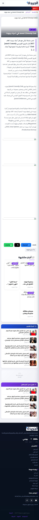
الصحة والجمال (34, 457)
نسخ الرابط (30, 250)
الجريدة (11, 513)
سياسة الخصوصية (33, 478)
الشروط (19, 516)
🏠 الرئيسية (35, 12)
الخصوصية (25, 516)
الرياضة (36, 465)
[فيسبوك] (27, 500)
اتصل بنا (36, 475)
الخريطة (13, 516)
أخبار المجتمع (34, 460)
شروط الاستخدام (33, 480)
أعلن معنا (35, 483)
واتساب (7, 245)
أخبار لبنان (35, 449)
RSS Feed (35, 486)
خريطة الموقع (34, 488)
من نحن (36, 473)
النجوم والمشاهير (33, 454)
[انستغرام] (36, 500)
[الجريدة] (32, 3)
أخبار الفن (27, 12)
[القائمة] (3, 3)
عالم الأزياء (35, 462)
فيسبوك (25, 245)
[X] (31, 500)
